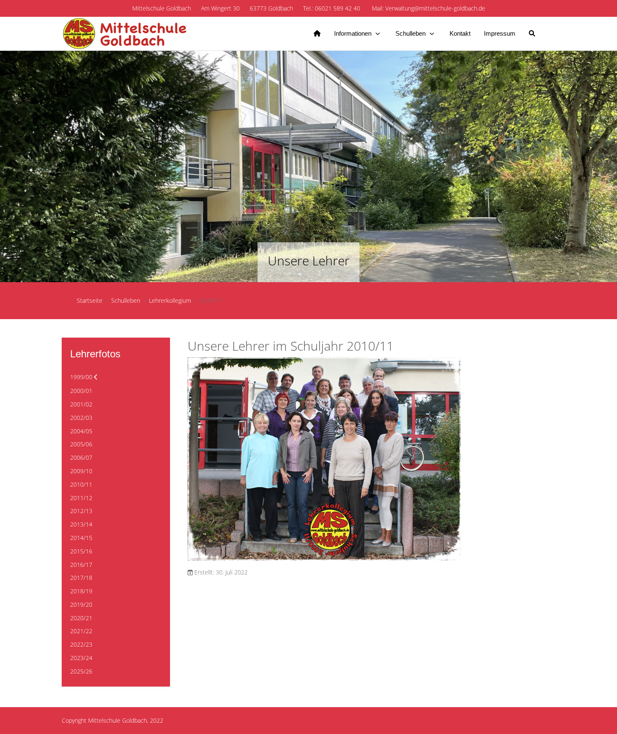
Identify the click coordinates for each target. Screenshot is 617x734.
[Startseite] (317, 33)
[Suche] (532, 33)
